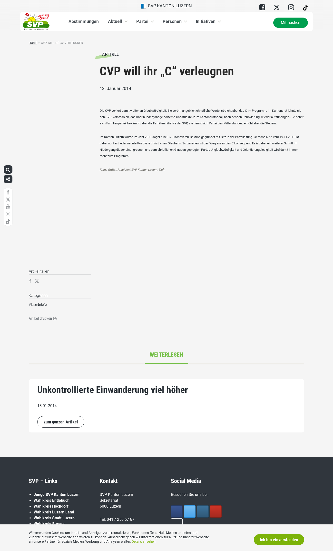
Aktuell (115, 21)
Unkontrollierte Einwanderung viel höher (112, 389)
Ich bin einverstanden (279, 539)
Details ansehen (144, 541)
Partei (142, 21)
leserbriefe (39, 305)
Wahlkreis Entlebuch (51, 500)
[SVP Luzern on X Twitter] (190, 511)
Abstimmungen (84, 21)
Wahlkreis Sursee (49, 523)
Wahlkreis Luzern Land (54, 512)
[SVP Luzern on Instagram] (203, 511)
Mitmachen (290, 22)
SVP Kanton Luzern (169, 5)
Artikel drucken (41, 318)
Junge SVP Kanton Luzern (56, 494)
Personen (172, 21)
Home (33, 43)
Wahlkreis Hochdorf (51, 506)
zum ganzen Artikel (61, 421)
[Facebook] (177, 511)
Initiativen (205, 21)
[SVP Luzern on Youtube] (216, 511)
